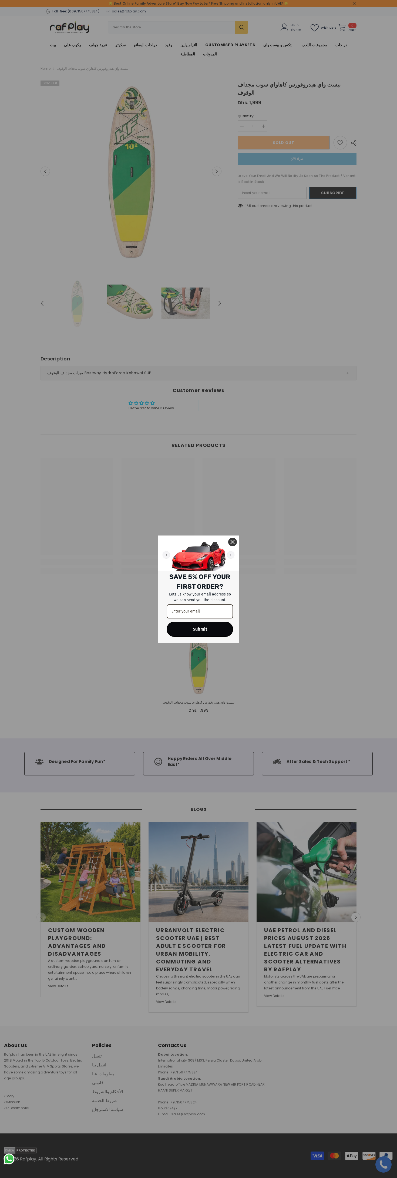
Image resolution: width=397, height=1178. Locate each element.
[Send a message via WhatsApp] (9, 1159)
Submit (200, 629)
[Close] (232, 542)
